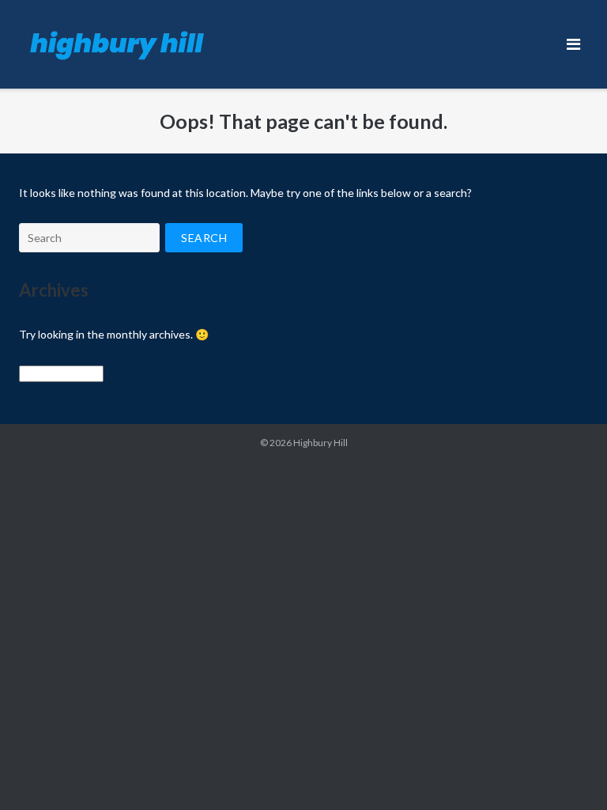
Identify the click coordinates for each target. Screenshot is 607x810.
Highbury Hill (320, 443)
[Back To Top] (568, 772)
